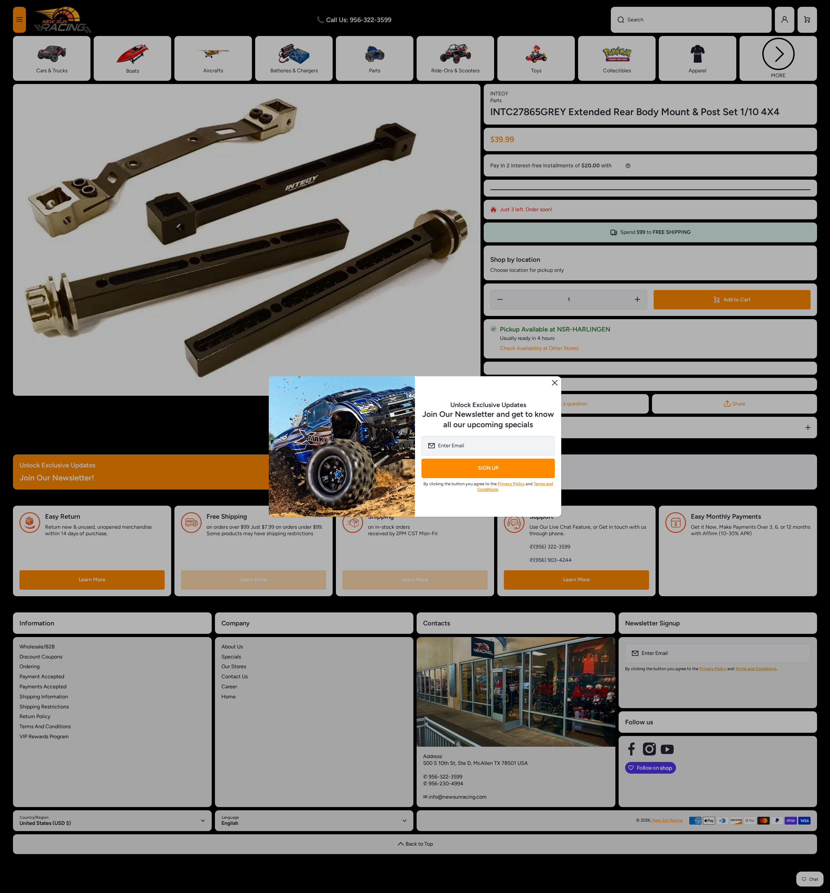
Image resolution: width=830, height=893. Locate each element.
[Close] (554, 383)
